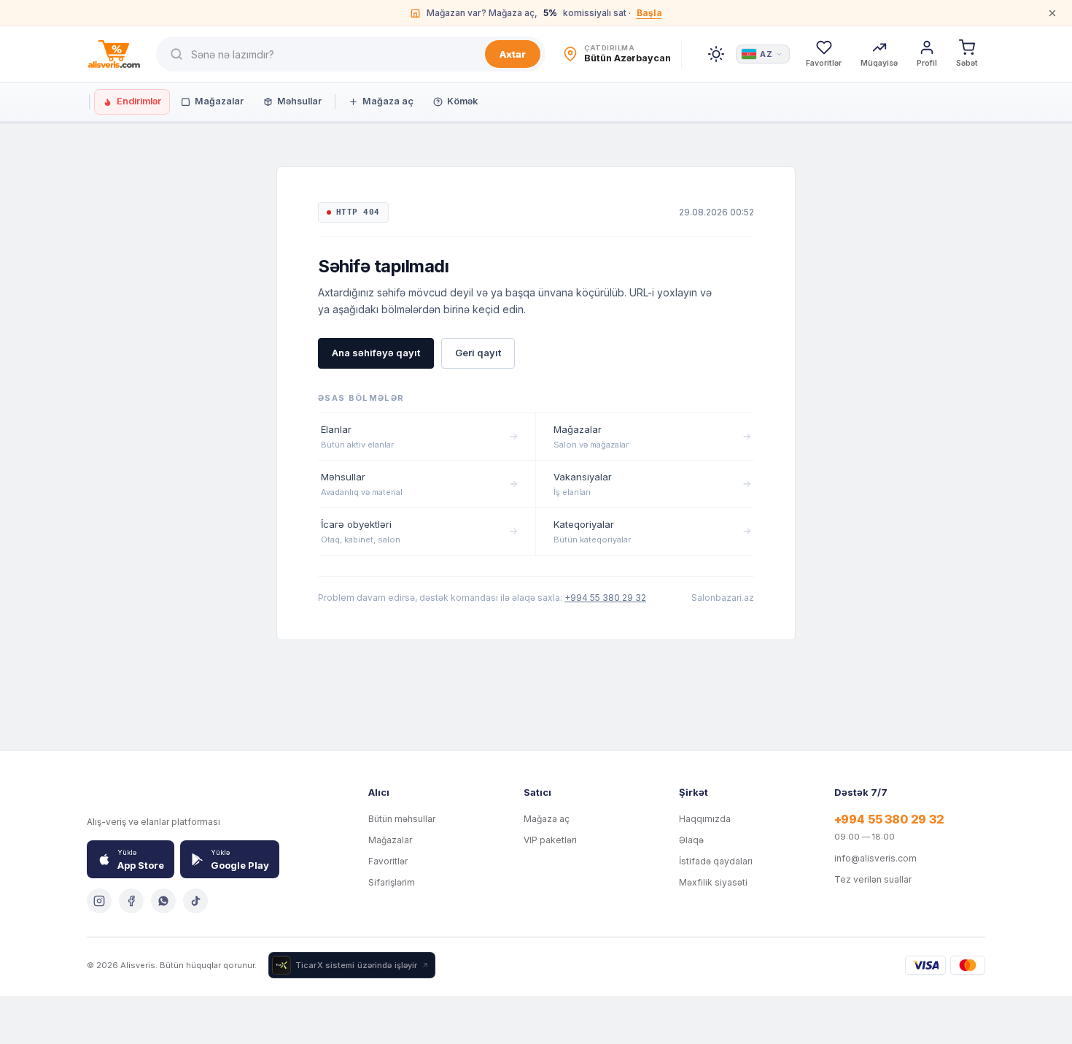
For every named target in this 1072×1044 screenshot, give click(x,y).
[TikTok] (195, 900)
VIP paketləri (550, 839)
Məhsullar (299, 101)
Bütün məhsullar (401, 818)
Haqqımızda (705, 818)
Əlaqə (691, 839)
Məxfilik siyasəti (713, 882)
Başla (649, 12)
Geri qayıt (478, 352)
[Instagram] (99, 900)
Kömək (462, 101)
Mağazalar (219, 101)
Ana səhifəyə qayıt (376, 352)
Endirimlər (139, 101)
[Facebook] (131, 900)
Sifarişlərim (391, 882)
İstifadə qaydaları (716, 861)
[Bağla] (1052, 13)
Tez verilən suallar (873, 879)
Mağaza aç (387, 101)
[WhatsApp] (163, 900)
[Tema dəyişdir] (716, 54)
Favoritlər (388, 861)
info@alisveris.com (875, 858)
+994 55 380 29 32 (605, 597)
